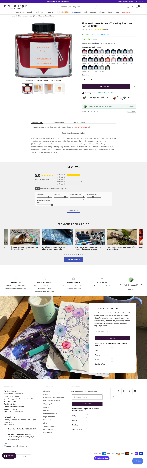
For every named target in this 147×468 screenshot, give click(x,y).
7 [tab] (77, 254)
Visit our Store (48, 420)
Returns (46, 410)
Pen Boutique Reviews (51, 401)
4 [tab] (71, 254)
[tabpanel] (90, 240)
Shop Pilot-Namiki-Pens (100, 35)
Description (37, 122)
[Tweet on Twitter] (94, 111)
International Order (50, 413)
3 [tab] (69, 254)
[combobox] (78, 6)
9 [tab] (81, 254)
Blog (117, 12)
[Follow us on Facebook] (113, 391)
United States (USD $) (125, 1)
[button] (128, 7)
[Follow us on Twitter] (119, 391)
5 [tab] (73, 254)
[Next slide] (70, 51)
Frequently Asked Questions (53, 397)
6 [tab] (75, 254)
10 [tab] (83, 254)
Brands (29, 12)
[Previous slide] (17, 51)
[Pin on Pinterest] (91, 111)
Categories (20, 12)
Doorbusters (126, 12)
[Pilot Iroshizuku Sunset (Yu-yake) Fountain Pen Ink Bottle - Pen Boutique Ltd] (27, 89)
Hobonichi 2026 (63, 12)
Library (110, 12)
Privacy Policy (48, 429)
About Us (46, 391)
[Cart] (137, 7)
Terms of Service (49, 426)
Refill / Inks (39, 12)
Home (13, 16)
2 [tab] (67, 254)
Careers (46, 394)
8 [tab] (79, 254)
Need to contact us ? (102, 286)
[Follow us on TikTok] (113, 396)
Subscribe (112, 338)
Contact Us (47, 433)
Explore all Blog (73, 259)
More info (132, 106)
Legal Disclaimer (49, 417)
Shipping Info (48, 404)
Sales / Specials (90, 12)
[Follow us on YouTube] (135, 391)
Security (46, 407)
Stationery (50, 12)
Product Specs (58, 122)
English (138, 1)
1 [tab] (65, 254)
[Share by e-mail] (97, 111)
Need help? (132, 112)
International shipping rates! (16, 288)
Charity (102, 12)
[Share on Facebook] (88, 111)
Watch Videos (79, 122)
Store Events (76, 12)
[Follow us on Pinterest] (129, 391)
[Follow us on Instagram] (124, 391)
